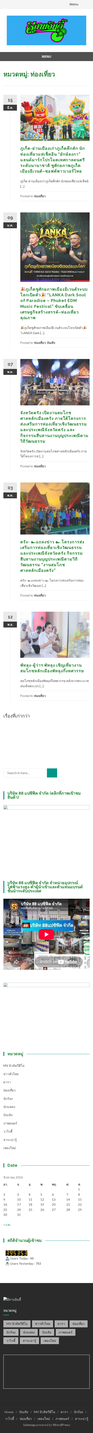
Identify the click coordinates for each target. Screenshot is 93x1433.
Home (9, 1412)
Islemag (29, 1425)
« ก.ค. (7, 1224)
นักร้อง (8, 1098)
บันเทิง (51, 343)
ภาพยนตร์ (10, 1123)
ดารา (7, 1082)
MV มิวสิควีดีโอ (13, 1065)
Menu (74, 4)
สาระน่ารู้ (10, 1140)
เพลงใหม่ (9, 1148)
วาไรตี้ (7, 1131)
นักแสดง (9, 1107)
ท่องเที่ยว (40, 196)
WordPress (61, 1425)
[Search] (52, 772)
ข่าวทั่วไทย (11, 1074)
